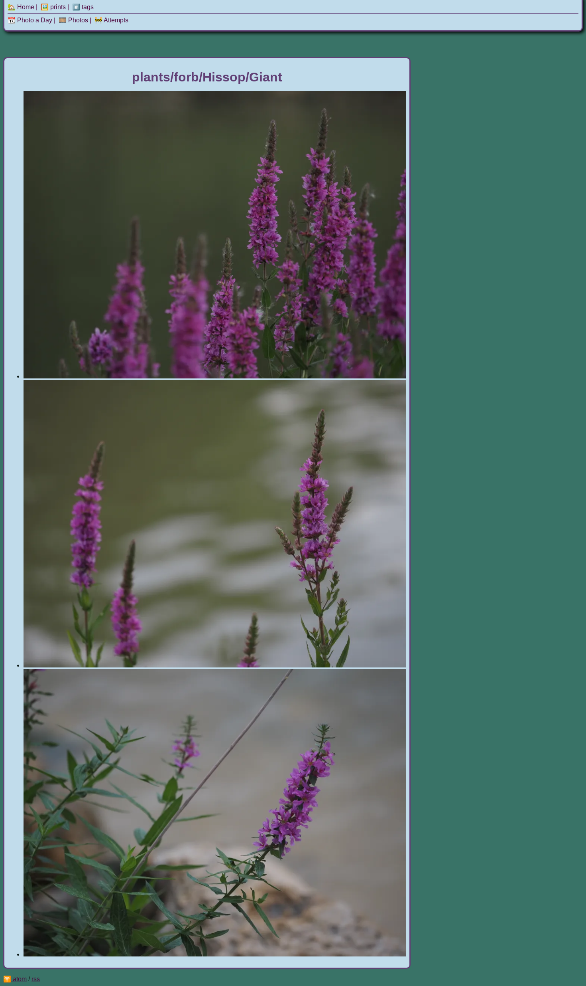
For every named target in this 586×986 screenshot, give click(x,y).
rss (35, 979)
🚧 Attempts (111, 20)
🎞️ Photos (73, 20)
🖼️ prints (53, 7)
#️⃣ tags (83, 7)
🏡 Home (21, 7)
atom (20, 979)
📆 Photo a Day (30, 20)
